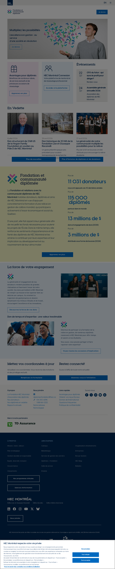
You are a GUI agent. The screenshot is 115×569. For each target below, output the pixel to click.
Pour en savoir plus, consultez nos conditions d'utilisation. (22, 566)
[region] (57, 554)
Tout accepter (86, 560)
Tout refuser (86, 554)
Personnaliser (85, 549)
